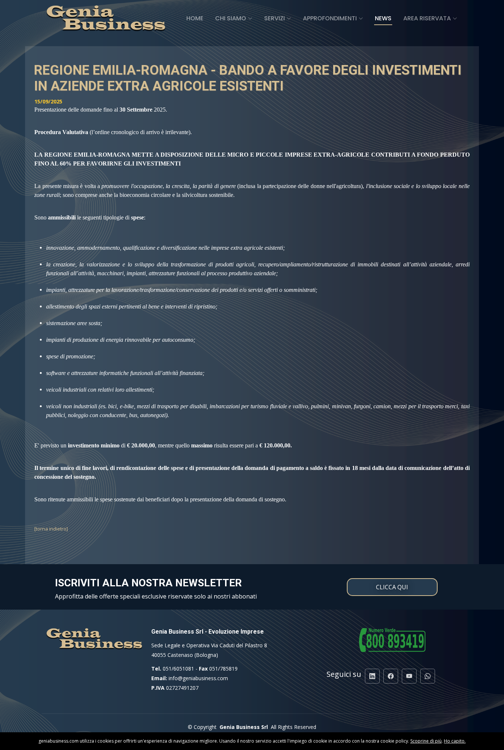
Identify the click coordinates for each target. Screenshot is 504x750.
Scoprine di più (426, 741)
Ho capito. (455, 741)
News (383, 18)
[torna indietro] (51, 528)
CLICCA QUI (392, 587)
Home (194, 18)
